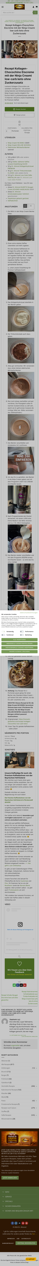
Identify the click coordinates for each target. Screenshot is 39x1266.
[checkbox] (3, 631)
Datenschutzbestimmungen (29, 613)
